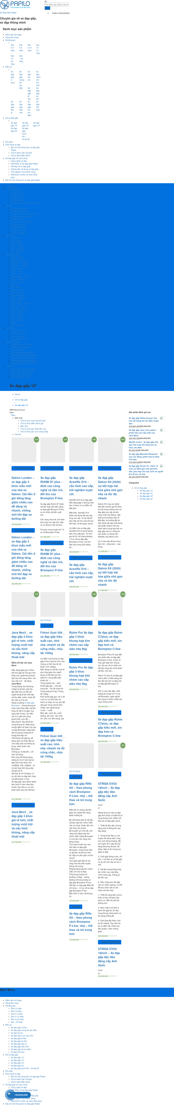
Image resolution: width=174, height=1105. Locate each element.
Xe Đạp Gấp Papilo (8, 12)
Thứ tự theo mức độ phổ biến (33, 420)
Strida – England (18, 314)
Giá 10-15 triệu (38, 49)
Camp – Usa (16, 271)
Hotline (55, 13)
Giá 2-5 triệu (13, 48)
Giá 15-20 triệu (13, 59)
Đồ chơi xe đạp (17, 333)
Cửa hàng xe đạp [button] (12, 144)
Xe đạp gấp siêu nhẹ (21, 107)
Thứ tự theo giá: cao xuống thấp (34, 431)
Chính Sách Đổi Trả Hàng (22, 371)
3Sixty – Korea (17, 257)
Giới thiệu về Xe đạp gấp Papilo (24, 163)
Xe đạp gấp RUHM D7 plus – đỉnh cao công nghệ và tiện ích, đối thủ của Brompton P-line (51, 488)
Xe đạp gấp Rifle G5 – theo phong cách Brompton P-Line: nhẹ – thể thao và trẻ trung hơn (81, 793)
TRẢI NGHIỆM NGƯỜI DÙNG (23, 355)
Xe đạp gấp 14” (14, 124)
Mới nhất (24, 426)
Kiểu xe (8, 1024)
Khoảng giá (10, 1005)
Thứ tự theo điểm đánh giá (31, 423)
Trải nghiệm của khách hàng (23, 171)
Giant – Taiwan (17, 292)
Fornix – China (17, 281)
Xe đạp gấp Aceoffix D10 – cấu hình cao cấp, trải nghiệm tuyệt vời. (81, 486)
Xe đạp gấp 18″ (36, 124)
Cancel (18, 434)
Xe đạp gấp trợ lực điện (29, 108)
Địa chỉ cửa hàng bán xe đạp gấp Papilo (22, 180)
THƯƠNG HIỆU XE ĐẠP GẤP (23, 363)
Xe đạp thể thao (38, 105)
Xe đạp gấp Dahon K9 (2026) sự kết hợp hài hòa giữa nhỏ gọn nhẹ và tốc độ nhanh (110, 488)
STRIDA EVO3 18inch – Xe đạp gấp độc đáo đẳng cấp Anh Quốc (109, 791)
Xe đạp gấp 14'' (146, 490)
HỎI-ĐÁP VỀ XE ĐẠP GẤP (22, 352)
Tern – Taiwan (17, 320)
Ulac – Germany (18, 325)
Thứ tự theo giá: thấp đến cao (33, 428)
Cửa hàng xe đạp (12, 1073)
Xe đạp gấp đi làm (29, 93)
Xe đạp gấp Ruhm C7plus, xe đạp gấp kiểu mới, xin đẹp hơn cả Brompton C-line (110, 640)
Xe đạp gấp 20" (146, 498)
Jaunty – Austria (18, 298)
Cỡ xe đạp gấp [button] (11, 118)
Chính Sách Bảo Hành (20, 155)
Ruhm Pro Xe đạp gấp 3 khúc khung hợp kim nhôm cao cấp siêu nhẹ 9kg (81, 640)
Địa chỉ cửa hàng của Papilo (23, 369)
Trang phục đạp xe (19, 339)
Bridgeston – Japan (19, 262)
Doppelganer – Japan (20, 276)
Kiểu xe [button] (8, 66)
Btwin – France (17, 268)
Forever (14, 284)
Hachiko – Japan (18, 295)
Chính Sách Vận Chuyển (21, 152)
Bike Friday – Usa (18, 260)
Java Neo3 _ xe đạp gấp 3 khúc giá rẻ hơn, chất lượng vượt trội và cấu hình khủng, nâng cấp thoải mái (23, 644)
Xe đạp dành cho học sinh (38, 78)
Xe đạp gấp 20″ (14, 129)
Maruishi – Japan (18, 309)
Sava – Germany (18, 311)
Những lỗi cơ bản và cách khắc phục (26, 1101)
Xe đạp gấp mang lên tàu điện (21, 79)
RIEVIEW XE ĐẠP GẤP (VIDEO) (24, 360)
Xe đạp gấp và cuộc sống (16, 1084)
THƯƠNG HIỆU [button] (12, 254)
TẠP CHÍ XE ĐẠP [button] (12, 341)
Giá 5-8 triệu (21, 48)
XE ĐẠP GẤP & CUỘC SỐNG (23, 358)
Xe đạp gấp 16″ (25, 124)
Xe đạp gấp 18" (146, 496)
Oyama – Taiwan (18, 306)
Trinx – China (16, 317)
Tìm (47, 8)
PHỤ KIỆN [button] (9, 328)
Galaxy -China (17, 290)
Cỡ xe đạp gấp (140, 487)
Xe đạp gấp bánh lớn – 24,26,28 (26, 133)
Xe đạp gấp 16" (146, 493)
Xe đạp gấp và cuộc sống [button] (16, 158)
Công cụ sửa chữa (19, 330)
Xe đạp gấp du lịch (37, 93)
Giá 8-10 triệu (30, 48)
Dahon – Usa (16, 273)
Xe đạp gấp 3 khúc (13, 77)
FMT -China (16, 287)
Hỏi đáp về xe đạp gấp (20, 166)
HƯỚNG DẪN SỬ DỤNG (21, 344)
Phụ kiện (9, 141)
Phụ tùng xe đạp (18, 336)
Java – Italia (16, 300)
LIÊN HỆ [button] (11, 366)
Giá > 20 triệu (21, 58)
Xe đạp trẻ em (29, 75)
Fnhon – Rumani (18, 279)
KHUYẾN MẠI (17, 349)
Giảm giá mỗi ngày (13, 34)
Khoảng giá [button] (10, 40)
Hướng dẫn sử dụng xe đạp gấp (24, 169)
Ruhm (13, 322)
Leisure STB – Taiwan (20, 303)
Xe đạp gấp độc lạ (12, 107)
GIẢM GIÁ (11, 186)
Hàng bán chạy (11, 37)
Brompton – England (20, 265)
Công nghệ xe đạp (19, 161)
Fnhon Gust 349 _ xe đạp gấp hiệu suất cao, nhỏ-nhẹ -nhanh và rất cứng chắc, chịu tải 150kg (52, 642)
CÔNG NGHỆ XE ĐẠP (20, 347)
